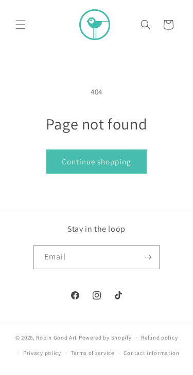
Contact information (151, 353)
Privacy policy (42, 353)
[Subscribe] (147, 257)
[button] (20, 24)
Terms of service (92, 353)
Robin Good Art (56, 337)
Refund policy (159, 337)
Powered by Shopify (105, 337)
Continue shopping (96, 161)
